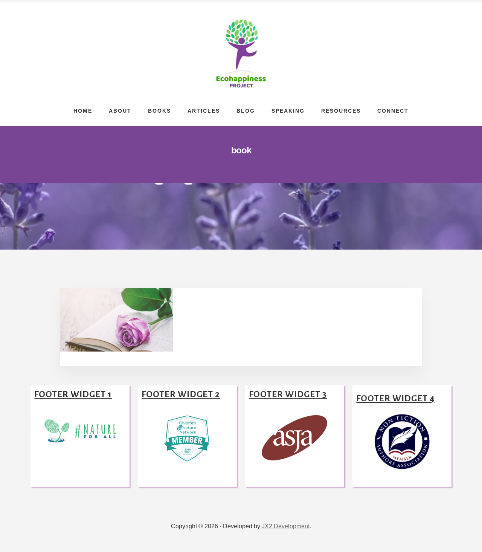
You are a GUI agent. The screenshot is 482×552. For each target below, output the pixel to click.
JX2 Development (286, 526)
